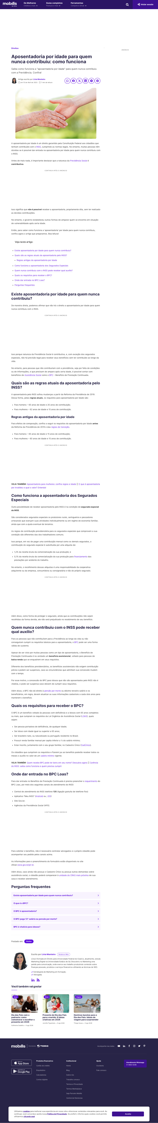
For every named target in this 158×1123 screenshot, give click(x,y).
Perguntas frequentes (25, 285)
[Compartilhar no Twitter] (79, 81)
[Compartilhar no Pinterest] (97, 81)
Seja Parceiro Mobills (74, 1093)
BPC (51, 375)
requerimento (91, 781)
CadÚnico (85, 745)
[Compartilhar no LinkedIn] (85, 81)
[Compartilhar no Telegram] (91, 81)
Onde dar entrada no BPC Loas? (30, 280)
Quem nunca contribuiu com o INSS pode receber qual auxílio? (44, 270)
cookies (26, 1111)
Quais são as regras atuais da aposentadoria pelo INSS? (41, 255)
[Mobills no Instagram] (134, 1046)
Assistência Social (33, 375)
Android (39, 796)
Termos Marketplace (74, 1089)
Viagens (78, 997)
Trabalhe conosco (73, 1079)
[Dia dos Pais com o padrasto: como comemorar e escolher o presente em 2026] (24, 1003)
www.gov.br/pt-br (25, 865)
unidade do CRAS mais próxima (74, 875)
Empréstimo (40, 1070)
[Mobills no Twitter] (139, 1046)
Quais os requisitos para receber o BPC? (33, 275)
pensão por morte (52, 691)
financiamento (80, 556)
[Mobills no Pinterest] (144, 1046)
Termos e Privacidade (74, 1084)
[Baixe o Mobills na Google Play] (21, 1071)
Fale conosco (101, 1070)
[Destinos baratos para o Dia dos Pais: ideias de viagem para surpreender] (87, 1003)
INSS (38, 147)
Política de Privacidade (57, 1114)
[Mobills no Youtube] (119, 1046)
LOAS (84, 716)
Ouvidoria (100, 1066)
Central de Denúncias (74, 1098)
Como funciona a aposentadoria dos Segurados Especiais (41, 265)
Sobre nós (70, 1075)
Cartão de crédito (43, 1066)
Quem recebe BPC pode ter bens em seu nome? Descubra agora (57, 763)
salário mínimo (47, 756)
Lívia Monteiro (39, 79)
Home (68, 1066)
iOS (49, 796)
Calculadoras (41, 1075)
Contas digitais (42, 1079)
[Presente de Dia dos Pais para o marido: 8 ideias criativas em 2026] (56, 1003)
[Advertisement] (79, 30)
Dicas (15, 997)
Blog (68, 1070)
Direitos (15, 48)
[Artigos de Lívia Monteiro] (38, 980)
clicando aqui (29, 1116)
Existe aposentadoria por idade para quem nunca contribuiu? (43, 250)
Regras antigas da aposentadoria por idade (37, 260)
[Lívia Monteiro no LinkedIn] (33, 980)
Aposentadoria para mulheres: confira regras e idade (51, 484)
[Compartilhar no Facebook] (73, 81)
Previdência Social (78, 161)
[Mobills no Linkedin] (124, 1046)
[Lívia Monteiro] (14, 81)
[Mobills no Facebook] (129, 1046)
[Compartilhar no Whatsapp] (67, 81)
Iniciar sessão (147, 4)
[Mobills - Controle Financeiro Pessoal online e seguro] (10, 4)
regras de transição (60, 427)
